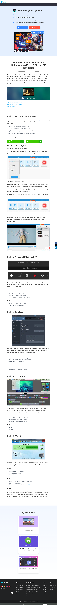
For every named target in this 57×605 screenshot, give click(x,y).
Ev (1, 4)
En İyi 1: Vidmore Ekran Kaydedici (15, 102)
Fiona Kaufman (22, 71)
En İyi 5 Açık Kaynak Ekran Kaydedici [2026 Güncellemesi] (28, 529)
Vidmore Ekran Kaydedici (37, 120)
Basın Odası (45, 591)
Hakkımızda (45, 585)
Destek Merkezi (53, 585)
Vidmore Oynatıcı (19, 589)
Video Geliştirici (19, 593)
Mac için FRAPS (27, 484)
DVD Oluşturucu (19, 591)
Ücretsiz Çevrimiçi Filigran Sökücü (32, 589)
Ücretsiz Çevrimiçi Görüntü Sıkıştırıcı (32, 593)
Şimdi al (35, 27)
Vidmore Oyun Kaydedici (29, 10)
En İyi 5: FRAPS (11, 109)
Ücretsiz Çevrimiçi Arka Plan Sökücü (32, 591)
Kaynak (4, 4)
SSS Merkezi (52, 587)
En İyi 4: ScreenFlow (12, 108)
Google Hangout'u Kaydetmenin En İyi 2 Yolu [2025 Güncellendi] (28, 549)
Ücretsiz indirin (23, 27)
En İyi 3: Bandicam (12, 106)
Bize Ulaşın (45, 587)
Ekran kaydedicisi (19, 587)
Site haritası (45, 593)
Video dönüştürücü (19, 585)
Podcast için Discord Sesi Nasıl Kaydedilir (28, 568)
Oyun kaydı (9, 4)
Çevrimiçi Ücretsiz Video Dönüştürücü (33, 587)
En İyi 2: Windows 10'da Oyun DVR (15, 104)
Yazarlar (44, 589)
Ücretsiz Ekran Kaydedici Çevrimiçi (32, 585)
